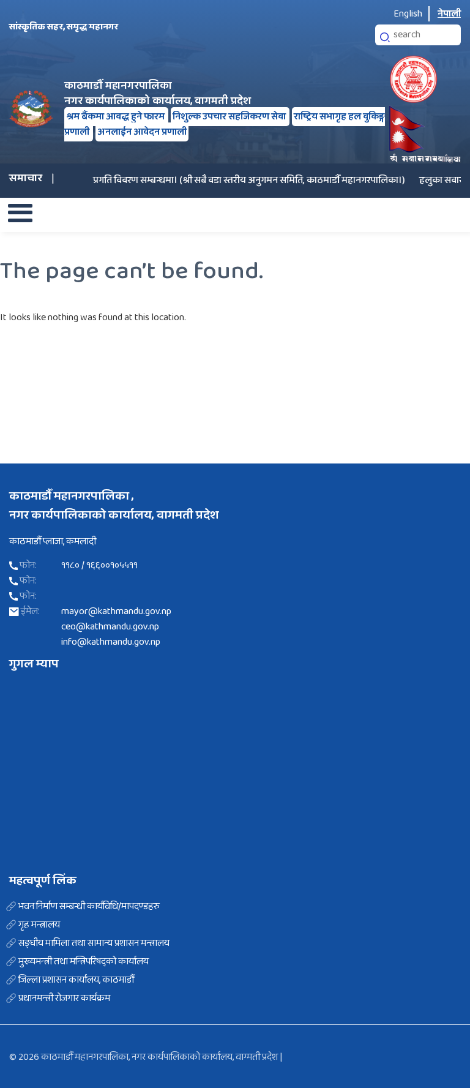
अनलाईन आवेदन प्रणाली (142, 132)
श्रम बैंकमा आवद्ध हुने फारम (116, 116)
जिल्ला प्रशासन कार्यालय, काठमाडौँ (76, 980)
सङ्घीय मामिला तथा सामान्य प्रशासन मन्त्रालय (94, 943)
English (408, 13)
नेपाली (449, 13)
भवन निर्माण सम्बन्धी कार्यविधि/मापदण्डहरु (89, 906)
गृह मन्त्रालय (39, 925)
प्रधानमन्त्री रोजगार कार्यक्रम (64, 998)
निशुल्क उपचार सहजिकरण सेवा (230, 116)
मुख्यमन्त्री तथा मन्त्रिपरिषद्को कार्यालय (83, 962)
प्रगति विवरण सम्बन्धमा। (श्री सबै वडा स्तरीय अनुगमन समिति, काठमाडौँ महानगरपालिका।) (238, 180)
